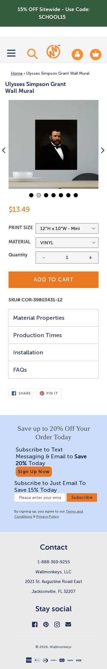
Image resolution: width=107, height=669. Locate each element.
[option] (53, 144)
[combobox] (32, 54)
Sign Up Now (34, 471)
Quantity (18, 255)
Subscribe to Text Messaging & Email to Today (51, 456)
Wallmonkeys (61, 647)
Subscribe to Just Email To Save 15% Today (50, 486)
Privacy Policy (47, 517)
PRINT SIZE (21, 227)
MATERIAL (20, 241)
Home (17, 73)
